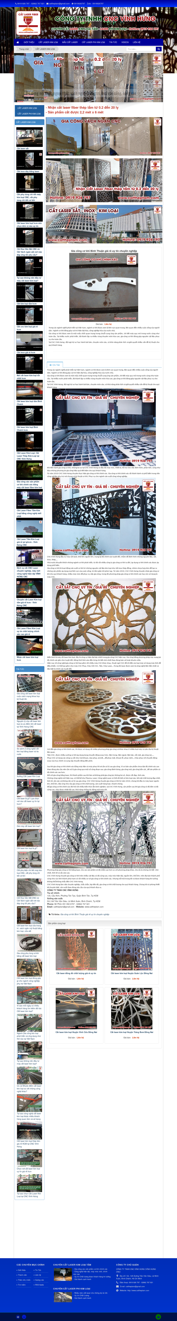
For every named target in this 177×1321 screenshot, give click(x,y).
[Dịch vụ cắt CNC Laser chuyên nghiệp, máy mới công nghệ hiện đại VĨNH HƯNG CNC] (29, 556)
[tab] (55, 365)
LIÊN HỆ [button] (136, 42)
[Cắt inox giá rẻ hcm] (29, 341)
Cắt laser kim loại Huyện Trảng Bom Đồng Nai (131, 1032)
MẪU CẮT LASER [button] (70, 42)
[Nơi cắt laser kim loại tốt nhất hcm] (29, 364)
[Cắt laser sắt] (29, 137)
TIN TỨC (20, 669)
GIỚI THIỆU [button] (29, 42)
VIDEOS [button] (125, 42)
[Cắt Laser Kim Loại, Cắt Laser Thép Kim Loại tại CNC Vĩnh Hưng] (29, 441)
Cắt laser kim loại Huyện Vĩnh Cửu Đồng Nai (76, 1032)
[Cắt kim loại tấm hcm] (29, 292)
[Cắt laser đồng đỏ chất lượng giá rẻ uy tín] (76, 949)
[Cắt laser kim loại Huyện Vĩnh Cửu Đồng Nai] (76, 1008)
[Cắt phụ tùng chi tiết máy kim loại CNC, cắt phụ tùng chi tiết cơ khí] (29, 183)
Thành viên (22, 1275)
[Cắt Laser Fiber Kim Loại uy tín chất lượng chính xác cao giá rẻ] (29, 617)
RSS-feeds (39, 1284)
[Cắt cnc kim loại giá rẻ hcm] (29, 315)
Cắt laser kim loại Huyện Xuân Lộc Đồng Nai (132, 973)
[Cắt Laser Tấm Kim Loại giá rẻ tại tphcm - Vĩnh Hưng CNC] (29, 528)
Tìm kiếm (22, 1284)
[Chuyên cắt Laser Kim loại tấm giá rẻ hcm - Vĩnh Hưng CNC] (29, 588)
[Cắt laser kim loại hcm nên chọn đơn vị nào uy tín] (29, 212)
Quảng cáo (39, 1280)
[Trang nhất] (18, 42)
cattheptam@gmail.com (59, 3)
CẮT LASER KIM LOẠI (26, 122)
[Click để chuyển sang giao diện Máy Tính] (24, 1317)
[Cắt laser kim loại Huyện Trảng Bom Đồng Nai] (131, 1008)
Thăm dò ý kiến (24, 1280)
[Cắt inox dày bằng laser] (29, 160)
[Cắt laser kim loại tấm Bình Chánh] (29, 390)
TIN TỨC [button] (113, 42)
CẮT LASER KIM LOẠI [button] (48, 42)
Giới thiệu (22, 1270)
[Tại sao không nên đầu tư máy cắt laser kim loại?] (29, 266)
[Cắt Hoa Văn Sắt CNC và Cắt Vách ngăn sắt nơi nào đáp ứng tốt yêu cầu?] (29, 237)
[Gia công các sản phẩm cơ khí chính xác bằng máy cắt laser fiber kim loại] (29, 470)
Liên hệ (38, 1275)
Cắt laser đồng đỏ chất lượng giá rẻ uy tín (76, 973)
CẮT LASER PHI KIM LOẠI (29, 113)
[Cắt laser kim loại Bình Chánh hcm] (29, 416)
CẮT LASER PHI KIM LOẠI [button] (93, 42)
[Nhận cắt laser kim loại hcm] (29, 646)
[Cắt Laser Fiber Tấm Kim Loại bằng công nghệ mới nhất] (29, 499)
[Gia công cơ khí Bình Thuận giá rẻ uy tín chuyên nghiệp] (104, 287)
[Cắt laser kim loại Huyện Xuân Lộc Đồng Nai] (131, 949)
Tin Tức (38, 1270)
